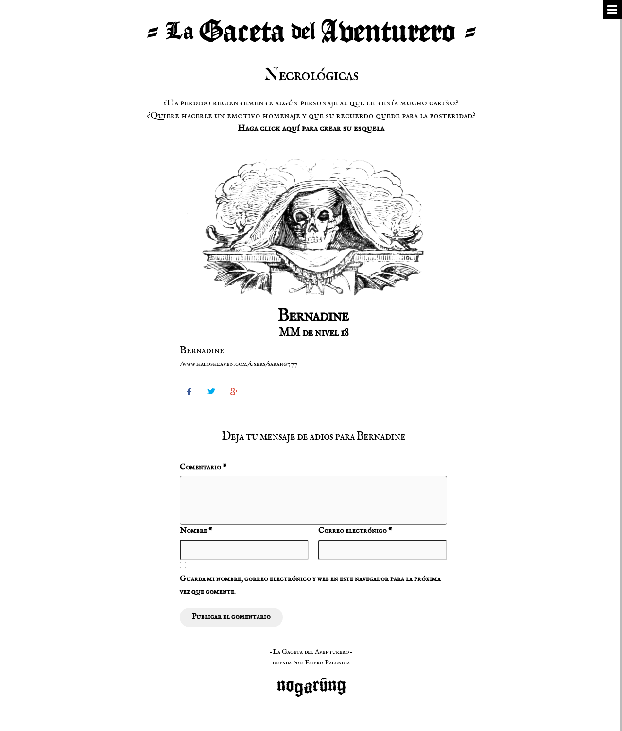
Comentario (203, 467)
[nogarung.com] (311, 682)
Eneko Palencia (327, 662)
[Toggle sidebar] (612, 9)
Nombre (196, 531)
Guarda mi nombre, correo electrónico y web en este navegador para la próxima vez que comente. (310, 585)
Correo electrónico (355, 531)
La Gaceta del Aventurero (311, 31)
